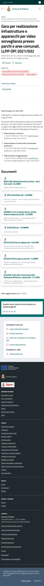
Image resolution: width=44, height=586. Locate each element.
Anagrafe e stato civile (8, 433)
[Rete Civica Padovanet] (22, 384)
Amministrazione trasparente (11, 546)
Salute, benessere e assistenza (11, 463)
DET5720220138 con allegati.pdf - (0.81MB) (21, 242)
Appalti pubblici (6, 436)
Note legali (5, 555)
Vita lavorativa (6, 473)
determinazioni (33, 136)
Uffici (3, 415)
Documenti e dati (7, 395)
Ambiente (4, 430)
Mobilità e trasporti (7, 460)
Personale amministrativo (10, 405)
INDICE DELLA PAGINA (8, 83)
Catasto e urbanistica (8, 443)
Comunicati (5, 488)
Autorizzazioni (6, 440)
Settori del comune (7, 412)
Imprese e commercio (8, 456)
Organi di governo (7, 402)
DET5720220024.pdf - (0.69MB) (19, 195)
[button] (39, 9)
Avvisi (3, 484)
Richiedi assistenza (7, 542)
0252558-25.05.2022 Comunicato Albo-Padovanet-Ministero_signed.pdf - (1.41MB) (22, 276)
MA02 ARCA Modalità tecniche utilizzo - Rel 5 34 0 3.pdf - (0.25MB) (22, 182)
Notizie (3, 491)
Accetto (37, 581)
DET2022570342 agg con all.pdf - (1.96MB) (21, 258)
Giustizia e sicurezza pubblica (11, 453)
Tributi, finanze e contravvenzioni (12, 466)
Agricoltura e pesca (7, 426)
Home (3, 17)
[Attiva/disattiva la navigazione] (2, 8)
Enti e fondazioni (7, 398)
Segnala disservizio (7, 538)
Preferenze (26, 581)
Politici (3, 408)
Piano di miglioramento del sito (11, 526)
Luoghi (3, 506)
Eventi (3, 502)
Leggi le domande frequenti (10, 530)
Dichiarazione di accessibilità (10, 559)
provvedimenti (33, 148)
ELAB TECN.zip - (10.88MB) (18, 227)
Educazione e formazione (9, 450)
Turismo (3, 469)
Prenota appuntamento (9, 534)
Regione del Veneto (8, 2)
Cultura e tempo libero (8, 446)
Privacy (3, 551)
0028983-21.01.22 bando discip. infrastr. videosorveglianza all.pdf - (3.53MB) (20, 213)
